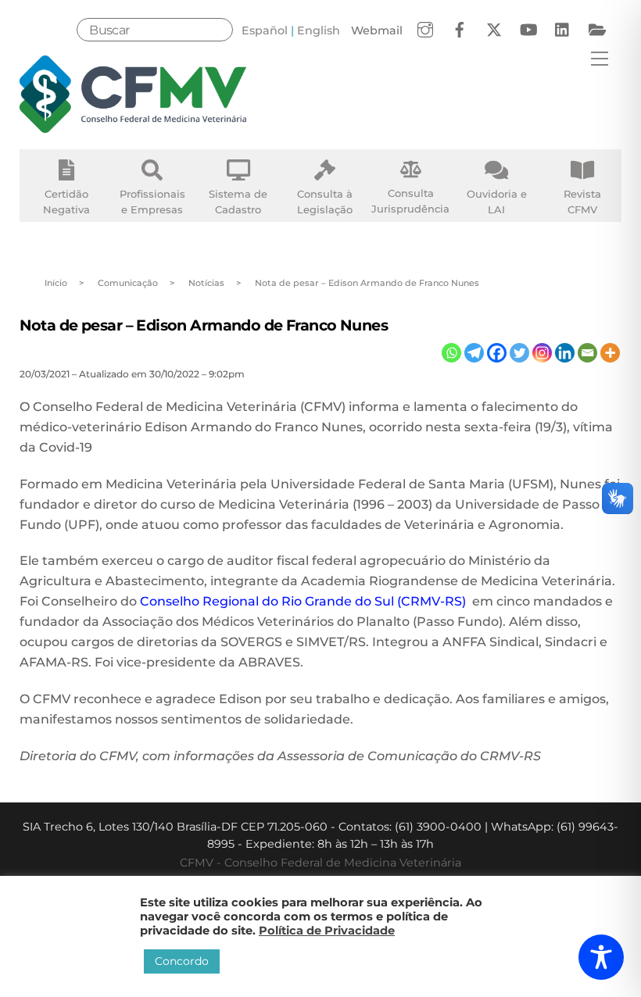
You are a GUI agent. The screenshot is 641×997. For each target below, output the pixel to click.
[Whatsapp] (451, 353)
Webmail (377, 30)
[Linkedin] (565, 353)
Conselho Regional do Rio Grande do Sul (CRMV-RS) (304, 601)
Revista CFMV (582, 202)
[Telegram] (474, 353)
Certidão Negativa (66, 202)
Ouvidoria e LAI (497, 202)
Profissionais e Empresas (152, 202)
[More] (610, 353)
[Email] (587, 353)
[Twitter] (519, 353)
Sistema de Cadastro (238, 202)
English (318, 30)
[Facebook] (497, 353)
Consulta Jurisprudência (410, 201)
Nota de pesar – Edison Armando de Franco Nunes (204, 325)
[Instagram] (542, 353)
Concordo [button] (182, 961)
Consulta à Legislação (325, 202)
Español (265, 30)
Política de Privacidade (327, 931)
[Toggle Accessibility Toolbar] (601, 957)
